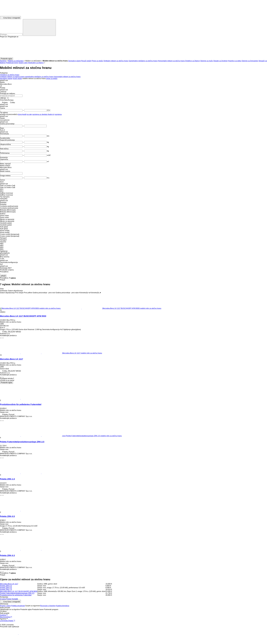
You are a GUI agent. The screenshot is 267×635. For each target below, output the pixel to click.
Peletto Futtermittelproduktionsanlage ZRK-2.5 (22, 442)
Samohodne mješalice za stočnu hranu (143, 61)
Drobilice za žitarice (192, 61)
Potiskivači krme (12, 63)
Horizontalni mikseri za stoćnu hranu (171, 61)
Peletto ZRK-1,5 (7, 479)
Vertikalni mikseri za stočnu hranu (115, 61)
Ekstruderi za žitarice (36, 63)
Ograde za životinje (220, 61)
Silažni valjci (23, 63)
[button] (133, 47)
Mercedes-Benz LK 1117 (11, 359)
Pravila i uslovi (5, 606)
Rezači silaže (86, 61)
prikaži (3, 276)
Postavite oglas (6, 382)
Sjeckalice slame (74, 61)
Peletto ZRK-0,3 (7, 555)
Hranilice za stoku (234, 61)
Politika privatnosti (18, 606)
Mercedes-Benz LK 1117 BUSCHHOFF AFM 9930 (23, 316)
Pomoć (8, 599)
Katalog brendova (62, 606)
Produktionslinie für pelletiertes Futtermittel (20, 404)
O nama (3, 599)
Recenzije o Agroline (48, 606)
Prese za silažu (97, 61)
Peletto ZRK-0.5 (7, 516)
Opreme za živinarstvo (250, 61)
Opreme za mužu (206, 61)
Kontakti (15, 599)
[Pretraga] (39, 27)
